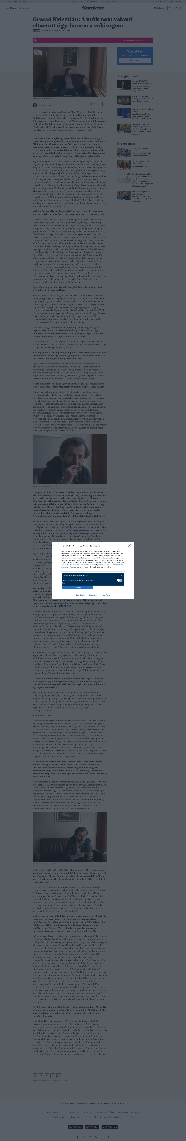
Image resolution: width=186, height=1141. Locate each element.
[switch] (119, 580)
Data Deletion (80, 595)
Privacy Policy (105, 595)
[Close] (130, 546)
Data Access (93, 595)
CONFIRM (77, 587)
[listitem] (92, 575)
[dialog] (93, 570)
